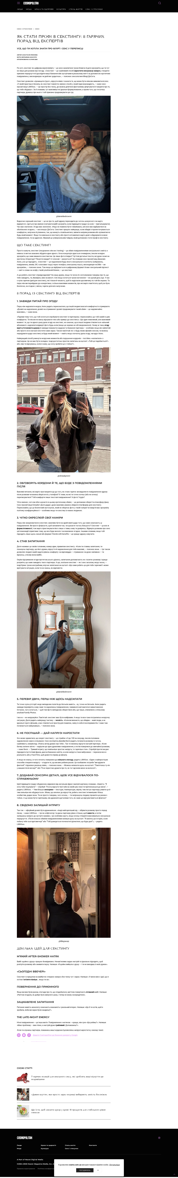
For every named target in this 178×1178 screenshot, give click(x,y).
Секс (37, 29)
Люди (20, 9)
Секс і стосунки (94, 9)
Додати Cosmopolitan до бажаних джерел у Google (55, 1046)
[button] (174, 1174)
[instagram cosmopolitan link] (159, 1138)
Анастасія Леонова (30, 55)
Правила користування (26, 1169)
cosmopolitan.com (38, 1040)
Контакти (93, 1145)
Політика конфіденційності (48, 1169)
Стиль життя (76, 9)
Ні (98, 1170)
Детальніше (114, 1165)
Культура (61, 9)
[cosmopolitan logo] (31, 3)
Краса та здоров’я (44, 9)
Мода (29, 9)
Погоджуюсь (84, 1170)
